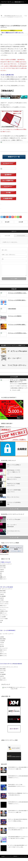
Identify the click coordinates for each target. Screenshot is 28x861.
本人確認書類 (3, 596)
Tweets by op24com (4, 554)
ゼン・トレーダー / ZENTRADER (11, 525)
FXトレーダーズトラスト (13, 497)
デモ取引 (2, 600)
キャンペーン (3, 609)
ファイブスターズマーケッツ (13, 531)
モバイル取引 (3, 678)
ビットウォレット (3, 614)
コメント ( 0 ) (7, 235)
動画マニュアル (3, 655)
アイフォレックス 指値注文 (14, 316)
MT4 (1, 573)
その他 (1, 620)
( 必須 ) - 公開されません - (8, 254)
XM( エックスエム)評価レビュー (14, 465)
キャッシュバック (3, 648)
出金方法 (2, 571)
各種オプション (3, 613)
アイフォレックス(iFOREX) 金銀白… (17, 324)
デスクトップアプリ (4, 603)
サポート (2, 651)
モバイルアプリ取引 (4, 601)
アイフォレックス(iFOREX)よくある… (17, 293)
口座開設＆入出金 (3, 611)
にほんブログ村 (14, 688)
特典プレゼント (3, 578)
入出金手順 (2, 640)
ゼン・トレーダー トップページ (6, 633)
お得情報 (2, 637)
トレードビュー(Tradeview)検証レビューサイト (14, 478)
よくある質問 (3, 616)
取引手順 (2, 646)
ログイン (2, 644)
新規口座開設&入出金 (8, 15)
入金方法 (2, 569)
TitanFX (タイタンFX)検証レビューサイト (13, 484)
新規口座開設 (3, 565)
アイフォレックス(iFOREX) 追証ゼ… (17, 300)
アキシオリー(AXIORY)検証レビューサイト (14, 490)
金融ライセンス (3, 650)
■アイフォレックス (18, 15)
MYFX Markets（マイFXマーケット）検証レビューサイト (13, 472)
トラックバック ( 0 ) (21, 235)
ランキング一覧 (14, 509)
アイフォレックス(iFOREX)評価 (14, 503)
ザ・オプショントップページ (6, 588)
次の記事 (21, 222)
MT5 (1, 575)
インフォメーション (4, 607)
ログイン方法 (3, 567)
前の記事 (7, 222)
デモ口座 (2, 642)
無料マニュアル (3, 653)
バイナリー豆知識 (3, 618)
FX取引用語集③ (12, 308)
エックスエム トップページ (5, 564)
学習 (1, 622)
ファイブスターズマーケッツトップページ (9, 666)
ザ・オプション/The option (13, 519)
